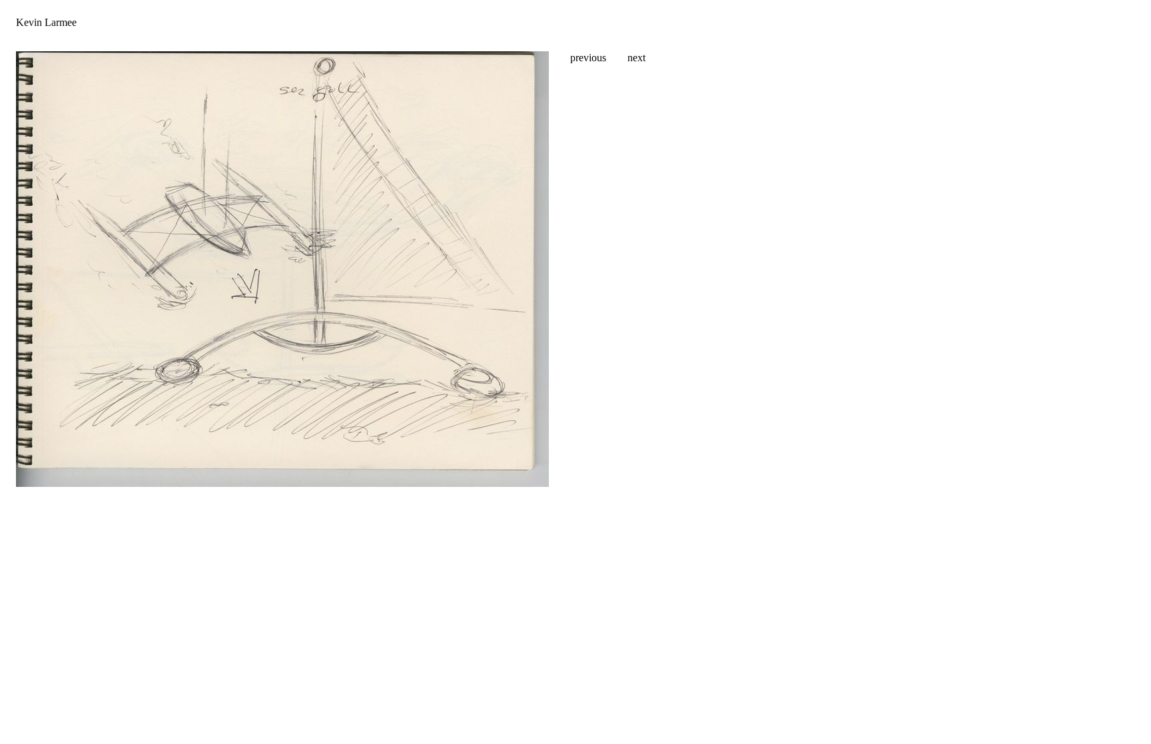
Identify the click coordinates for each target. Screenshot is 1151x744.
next (636, 57)
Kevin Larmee (46, 22)
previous (588, 57)
